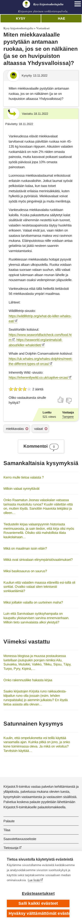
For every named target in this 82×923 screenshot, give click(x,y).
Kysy (20, 18)
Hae (61, 18)
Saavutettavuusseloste (19, 839)
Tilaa (6, 830)
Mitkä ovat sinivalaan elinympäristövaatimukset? (38, 559)
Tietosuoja (10, 848)
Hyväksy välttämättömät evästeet (39, 913)
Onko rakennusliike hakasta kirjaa (27, 680)
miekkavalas (15, 429)
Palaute (9, 821)
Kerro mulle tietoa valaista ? (23, 477)
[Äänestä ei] (69, 401)
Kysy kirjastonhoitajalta (18, 28)
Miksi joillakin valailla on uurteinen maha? (33, 602)
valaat (38, 429)
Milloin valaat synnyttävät (21, 488)
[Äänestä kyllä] (61, 400)
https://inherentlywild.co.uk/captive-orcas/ (38, 377)
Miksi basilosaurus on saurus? (25, 571)
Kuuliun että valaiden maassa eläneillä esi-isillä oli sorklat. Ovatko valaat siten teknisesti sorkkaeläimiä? (39, 586)
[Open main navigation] (77, 4)
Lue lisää (34, 880)
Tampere (68, 416)
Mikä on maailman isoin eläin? (25, 548)
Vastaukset (43, 28)
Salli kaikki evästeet (38, 903)
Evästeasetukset (38, 893)
